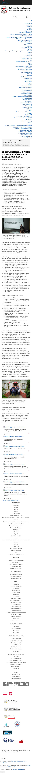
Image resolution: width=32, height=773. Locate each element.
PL (3, 0)
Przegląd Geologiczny (16, 574)
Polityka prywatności (16, 658)
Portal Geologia (28, 137)
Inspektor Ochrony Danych (16, 660)
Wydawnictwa (28, 45)
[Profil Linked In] (21, 684)
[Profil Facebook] (5, 684)
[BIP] (21, 740)
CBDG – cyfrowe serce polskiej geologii (14, 448)
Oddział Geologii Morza (16, 640)
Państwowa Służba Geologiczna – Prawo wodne (19, 37)
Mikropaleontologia (27, 86)
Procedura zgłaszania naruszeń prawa (16, 662)
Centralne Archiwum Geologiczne (23, 128)
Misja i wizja (29, 25)
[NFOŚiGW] (6, 724)
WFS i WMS (29, 110)
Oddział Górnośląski (16, 642)
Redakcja (16, 672)
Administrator (16, 674)
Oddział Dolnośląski (16, 638)
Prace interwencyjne (26, 93)
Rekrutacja (29, 119)
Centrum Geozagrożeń (26, 130)
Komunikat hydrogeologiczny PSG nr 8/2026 (16, 484)
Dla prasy (29, 54)
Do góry (4, 758)
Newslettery (16, 668)
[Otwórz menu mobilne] (31, 20)
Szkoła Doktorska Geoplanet (24, 116)
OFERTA (29, 73)
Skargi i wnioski (16, 676)
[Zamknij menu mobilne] (31, 22)
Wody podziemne (27, 99)
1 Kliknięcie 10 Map (27, 107)
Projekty (29, 113)
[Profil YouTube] (16, 684)
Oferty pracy (28, 55)
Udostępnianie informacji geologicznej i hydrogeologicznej (22, 97)
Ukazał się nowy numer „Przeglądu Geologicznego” (13, 439)
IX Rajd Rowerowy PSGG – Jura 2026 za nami (16, 476)
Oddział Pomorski (16, 646)
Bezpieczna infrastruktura (25, 69)
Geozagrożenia (28, 81)
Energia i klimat (28, 67)
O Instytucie (28, 23)
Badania (30, 64)
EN (6, 0)
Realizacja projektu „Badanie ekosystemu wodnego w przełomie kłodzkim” (15, 430)
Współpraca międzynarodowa (24, 38)
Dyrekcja (29, 29)
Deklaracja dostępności (16, 664)
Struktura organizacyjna (25, 32)
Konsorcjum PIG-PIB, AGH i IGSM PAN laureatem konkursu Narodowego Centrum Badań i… (15, 494)
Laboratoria (29, 84)
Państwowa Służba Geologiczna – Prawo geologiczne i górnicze (21, 34)
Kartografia (29, 83)
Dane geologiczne (27, 104)
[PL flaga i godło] (7, 692)
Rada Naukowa (28, 31)
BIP (31, 60)
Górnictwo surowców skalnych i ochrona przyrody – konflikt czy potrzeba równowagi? (16, 467)
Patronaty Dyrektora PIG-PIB (24, 61)
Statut (30, 28)
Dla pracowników (16, 678)
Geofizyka (29, 75)
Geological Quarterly (16, 576)
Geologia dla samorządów (25, 131)
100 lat (30, 63)
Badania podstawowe (26, 72)
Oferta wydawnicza (27, 92)
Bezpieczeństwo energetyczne (24, 66)
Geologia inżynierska (26, 76)
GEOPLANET (28, 115)
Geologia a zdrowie (27, 70)
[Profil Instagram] (10, 684)
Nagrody (29, 46)
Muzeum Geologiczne (26, 41)
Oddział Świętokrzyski (16, 648)
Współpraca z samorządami (25, 40)
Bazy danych (28, 105)
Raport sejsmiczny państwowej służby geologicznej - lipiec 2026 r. (14, 457)
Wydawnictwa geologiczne (25, 133)
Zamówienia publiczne (26, 57)
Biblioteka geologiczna (26, 136)
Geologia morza (28, 78)
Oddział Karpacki (16, 644)
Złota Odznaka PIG (27, 48)
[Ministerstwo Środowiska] (11, 701)
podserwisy (29, 124)
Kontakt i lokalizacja (27, 58)
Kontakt (30, 122)
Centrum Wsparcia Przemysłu (24, 112)
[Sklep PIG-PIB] (26, 684)
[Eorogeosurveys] (7, 732)
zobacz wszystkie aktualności (10, 500)
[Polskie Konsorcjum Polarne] (8, 740)
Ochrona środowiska (26, 89)
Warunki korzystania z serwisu (16, 654)
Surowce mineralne (27, 95)
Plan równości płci (16, 666)
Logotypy (29, 52)
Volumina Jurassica (16, 578)
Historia (30, 49)
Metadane (29, 108)
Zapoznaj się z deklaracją (18, 769)
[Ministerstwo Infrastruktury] (9, 716)
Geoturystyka (28, 80)
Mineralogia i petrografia (25, 87)
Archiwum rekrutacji (26, 121)
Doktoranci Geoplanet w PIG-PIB (23, 118)
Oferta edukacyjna (27, 90)
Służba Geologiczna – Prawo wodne (22, 127)
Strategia (29, 26)
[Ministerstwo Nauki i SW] (12, 708)
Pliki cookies (16, 656)
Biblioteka (29, 43)
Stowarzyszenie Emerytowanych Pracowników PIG (18, 51)
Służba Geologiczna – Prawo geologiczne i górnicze (18, 125)
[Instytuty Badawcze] (17, 724)
